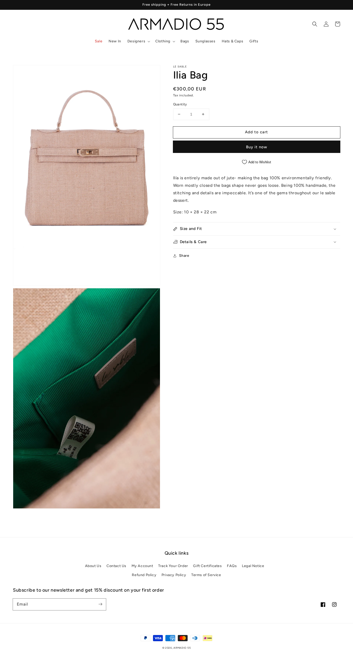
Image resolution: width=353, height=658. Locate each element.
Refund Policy (144, 575)
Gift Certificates (207, 566)
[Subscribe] (100, 604)
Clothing (162, 41)
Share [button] (184, 255)
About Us (93, 566)
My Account (142, 566)
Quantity (180, 104)
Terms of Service (206, 575)
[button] (138, 41)
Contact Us (116, 566)
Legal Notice (253, 566)
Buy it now (256, 146)
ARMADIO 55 (182, 647)
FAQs (232, 566)
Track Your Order (173, 566)
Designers (136, 41)
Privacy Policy (174, 575)
